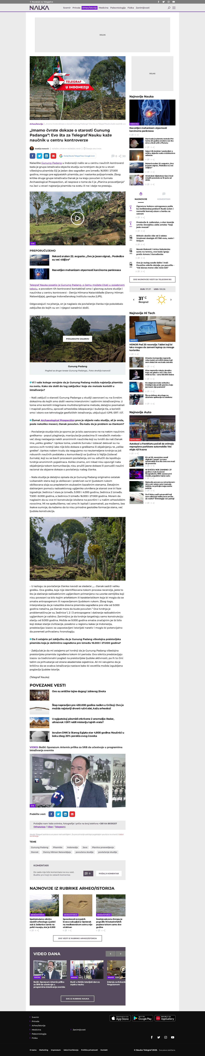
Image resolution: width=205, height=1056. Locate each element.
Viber (50, 826)
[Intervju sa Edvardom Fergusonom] (123, 969)
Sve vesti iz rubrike (77, 938)
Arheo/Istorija (36, 124)
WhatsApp (39, 826)
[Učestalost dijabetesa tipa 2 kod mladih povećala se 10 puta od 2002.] (136, 180)
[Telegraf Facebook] (158, 2)
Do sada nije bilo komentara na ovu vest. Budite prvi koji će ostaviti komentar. (53, 873)
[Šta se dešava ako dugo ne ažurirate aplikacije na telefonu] (136, 399)
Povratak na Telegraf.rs (42, 2)
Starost (34, 852)
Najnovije (141, 96)
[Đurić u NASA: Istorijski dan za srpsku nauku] (86, 969)
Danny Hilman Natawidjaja (57, 852)
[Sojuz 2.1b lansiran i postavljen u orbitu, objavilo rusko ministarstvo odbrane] (136, 155)
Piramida (57, 847)
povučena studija (84, 852)
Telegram (60, 826)
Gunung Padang (51, 163)
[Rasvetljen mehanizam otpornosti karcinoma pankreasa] (39, 273)
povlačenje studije (107, 852)
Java (85, 847)
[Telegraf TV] (173, 2)
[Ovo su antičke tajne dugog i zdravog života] (39, 695)
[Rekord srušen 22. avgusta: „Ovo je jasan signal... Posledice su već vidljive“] (39, 260)
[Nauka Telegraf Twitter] (163, 2)
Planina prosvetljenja (103, 847)
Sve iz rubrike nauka (77, 999)
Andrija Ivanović (42, 149)
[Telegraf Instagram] (168, 2)
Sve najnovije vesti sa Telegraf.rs (152, 279)
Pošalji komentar (109, 873)
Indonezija (72, 847)
